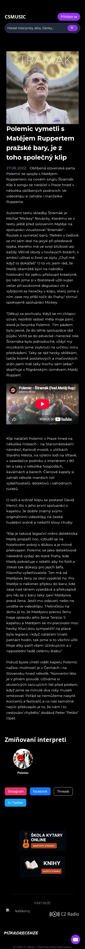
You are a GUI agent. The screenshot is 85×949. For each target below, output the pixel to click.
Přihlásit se (69, 17)
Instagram (16, 791)
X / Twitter (15, 803)
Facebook (40, 791)
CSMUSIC (15, 17)
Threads (63, 791)
